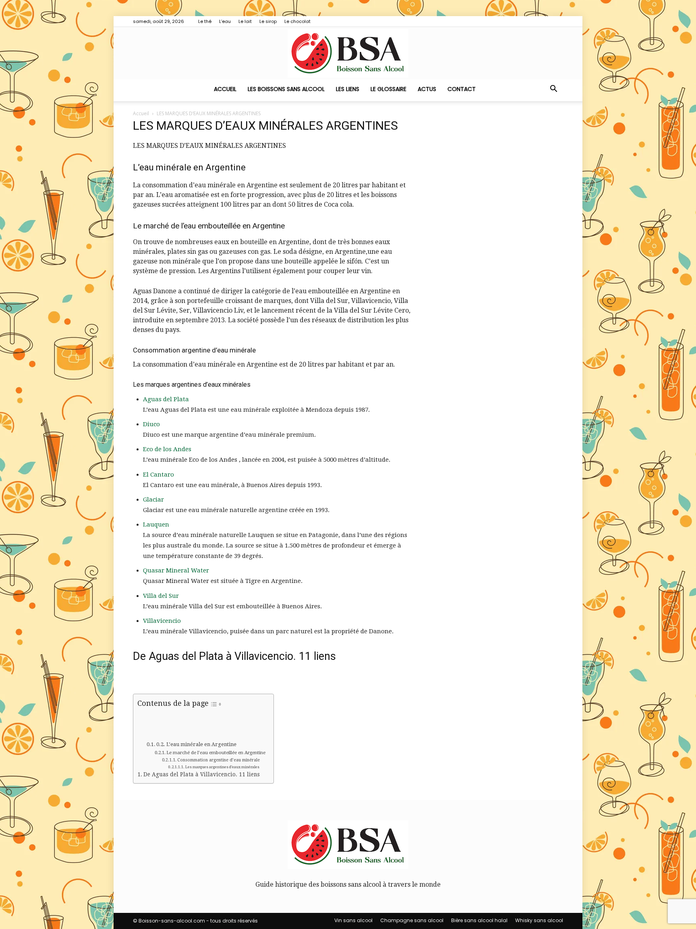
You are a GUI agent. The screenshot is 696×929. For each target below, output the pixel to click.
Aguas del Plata (166, 399)
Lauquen (156, 524)
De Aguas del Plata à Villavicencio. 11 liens (201, 774)
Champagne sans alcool (411, 920)
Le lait (245, 21)
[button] (553, 89)
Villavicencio (162, 620)
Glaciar (153, 499)
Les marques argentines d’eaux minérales (222, 767)
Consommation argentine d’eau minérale (218, 759)
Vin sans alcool (353, 920)
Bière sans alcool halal (479, 920)
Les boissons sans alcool (286, 89)
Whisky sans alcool (539, 920)
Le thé (204, 21)
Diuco (151, 424)
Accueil (225, 89)
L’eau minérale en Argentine (201, 744)
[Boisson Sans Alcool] (348, 53)
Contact (461, 89)
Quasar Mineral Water (176, 570)
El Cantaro (158, 474)
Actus (427, 89)
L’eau (225, 21)
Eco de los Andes (167, 449)
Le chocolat (297, 21)
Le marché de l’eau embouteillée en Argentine (215, 752)
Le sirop (268, 21)
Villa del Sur (161, 595)
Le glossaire (388, 89)
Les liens (347, 89)
